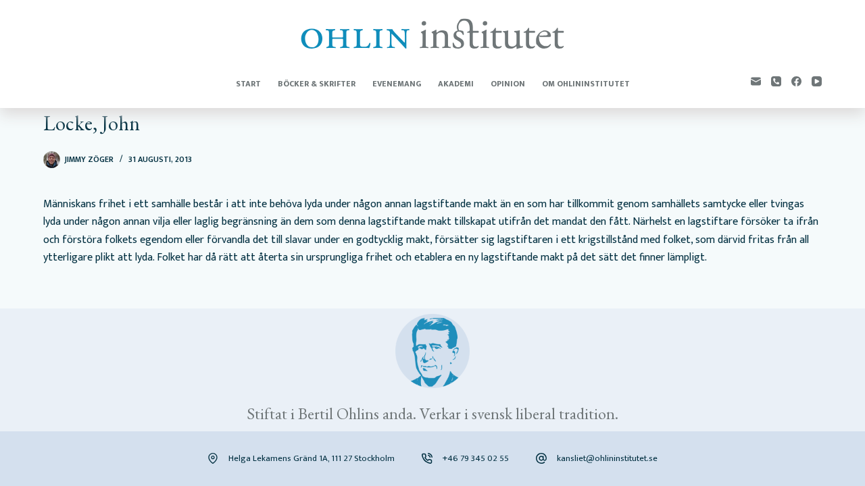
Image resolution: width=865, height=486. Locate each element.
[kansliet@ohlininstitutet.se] (541, 458)
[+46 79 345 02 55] (427, 458)
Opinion (508, 83)
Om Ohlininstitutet (586, 83)
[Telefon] (776, 81)
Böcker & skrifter (316, 83)
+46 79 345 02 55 (476, 458)
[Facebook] (796, 81)
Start (248, 83)
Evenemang (396, 83)
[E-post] (756, 81)
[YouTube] (817, 81)
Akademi (456, 83)
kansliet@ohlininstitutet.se (607, 458)
